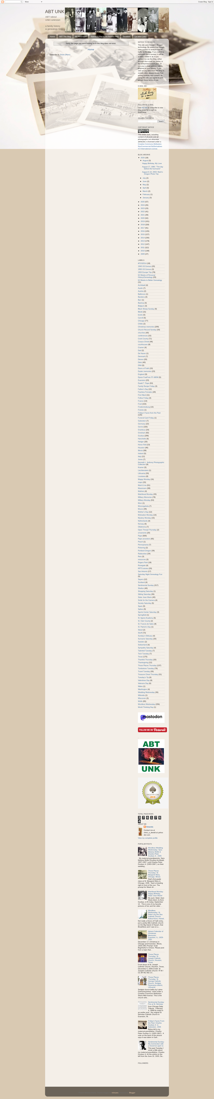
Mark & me (142, 485)
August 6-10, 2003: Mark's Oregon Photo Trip (152, 173)
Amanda (149, 827)
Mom (140, 503)
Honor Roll (142, 445)
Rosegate (142, 565)
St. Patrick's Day (144, 627)
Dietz (140, 362)
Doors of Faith (143, 368)
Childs (140, 324)
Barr (139, 300)
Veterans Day (143, 683)
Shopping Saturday (145, 591)
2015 (143, 234)
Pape (140, 536)
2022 (143, 212)
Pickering (141, 548)
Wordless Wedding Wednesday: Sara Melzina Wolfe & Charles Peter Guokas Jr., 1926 (155, 852)
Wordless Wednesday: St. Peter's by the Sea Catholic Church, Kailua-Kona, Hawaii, (156, 915)
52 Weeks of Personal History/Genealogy (146, 276)
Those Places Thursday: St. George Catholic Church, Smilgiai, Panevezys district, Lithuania (155, 982)
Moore (140, 509)
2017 (143, 228)
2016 (143, 231)
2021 (143, 215)
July (144, 178)
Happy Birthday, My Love (152, 163)
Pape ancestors (144, 539)
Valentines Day (144, 680)
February (146, 194)
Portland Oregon (144, 551)
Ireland (140, 453)
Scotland (141, 582)
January (146, 198)
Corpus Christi (143, 342)
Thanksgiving (143, 662)
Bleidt (140, 312)
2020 (143, 218)
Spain (140, 606)
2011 (143, 247)
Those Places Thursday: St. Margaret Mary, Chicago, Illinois (154, 874)
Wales (140, 686)
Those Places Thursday (147, 665)
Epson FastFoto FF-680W (148, 377)
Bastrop (141, 303)
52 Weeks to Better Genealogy (150, 280)
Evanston (141, 380)
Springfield (142, 615)
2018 (143, 225)
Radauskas (142, 554)
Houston (141, 448)
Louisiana (142, 476)
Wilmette (141, 695)
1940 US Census (144, 266)
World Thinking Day (145, 707)
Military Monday (144, 500)
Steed (140, 630)
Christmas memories (146, 327)
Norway (141, 524)
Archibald (141, 285)
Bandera (141, 297)
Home (52, 36)
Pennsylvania (143, 545)
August (146, 160)
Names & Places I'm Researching (104, 36)
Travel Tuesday (144, 671)
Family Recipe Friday (146, 386)
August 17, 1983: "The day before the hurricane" (152, 168)
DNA (140, 365)
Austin (140, 288)
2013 (143, 241)
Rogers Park (143, 562)
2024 (143, 205)
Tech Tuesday (143, 654)
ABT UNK (54, 11)
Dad (139, 350)
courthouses (143, 344)
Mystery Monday (144, 518)
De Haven (142, 353)
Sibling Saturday (144, 594)
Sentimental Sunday (146, 585)
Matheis (141, 491)
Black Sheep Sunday (146, 309)
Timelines (126, 36)
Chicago (141, 321)
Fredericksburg (144, 407)
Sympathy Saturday (145, 648)
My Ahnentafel (81, 36)
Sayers (140, 579)
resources (142, 559)
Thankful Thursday (145, 660)
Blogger (132, 1093)
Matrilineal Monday (145, 494)
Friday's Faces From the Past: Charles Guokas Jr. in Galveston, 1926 (156, 1024)
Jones (140, 459)
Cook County (143, 339)
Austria (140, 291)
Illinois (140, 450)
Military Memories (145, 497)
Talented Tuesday (145, 651)
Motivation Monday (145, 515)
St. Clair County (144, 621)
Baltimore (141, 294)
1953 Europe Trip (145, 272)
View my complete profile (148, 838)
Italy (139, 456)
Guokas (141, 436)
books (140, 315)
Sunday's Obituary (145, 636)
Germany (141, 424)
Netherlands (142, 521)
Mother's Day (143, 512)
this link (144, 108)
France (141, 401)
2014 (143, 238)
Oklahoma (142, 527)
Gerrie (140, 427)
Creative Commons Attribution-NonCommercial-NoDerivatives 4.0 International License (150, 146)
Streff (140, 633)
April (145, 188)
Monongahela (143, 506)
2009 (143, 254)
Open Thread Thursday (147, 530)
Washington (142, 689)
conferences (143, 336)
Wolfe (140, 701)
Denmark (141, 356)
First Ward (142, 395)
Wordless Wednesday (146, 704)
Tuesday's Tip (143, 677)
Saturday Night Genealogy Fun (150, 574)
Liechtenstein (143, 470)
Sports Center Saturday (147, 612)
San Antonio (142, 571)
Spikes (140, 609)
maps (140, 482)
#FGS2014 (142, 263)
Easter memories (144, 371)
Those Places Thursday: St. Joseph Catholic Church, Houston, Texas (155, 958)
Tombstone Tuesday (146, 668)
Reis (139, 556)
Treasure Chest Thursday (148, 674)
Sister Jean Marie (145, 597)
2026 (143, 158)
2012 (143, 244)
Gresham (141, 433)
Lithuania (141, 473)
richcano (115, 1093)
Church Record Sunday (147, 330)
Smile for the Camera (146, 600)
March (145, 191)
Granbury (141, 430)
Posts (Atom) (65, 55)
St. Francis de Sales (146, 624)
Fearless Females (145, 392)
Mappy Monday (144, 479)
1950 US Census (144, 269)
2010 (143, 251)
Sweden (141, 642)
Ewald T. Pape (143, 383)
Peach (140, 542)
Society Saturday (144, 603)
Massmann (142, 488)
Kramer (141, 467)
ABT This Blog (65, 36)
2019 (143, 221)
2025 (143, 202)
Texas (140, 657)
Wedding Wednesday (146, 692)
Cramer (141, 347)
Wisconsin (142, 698)
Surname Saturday (145, 639)
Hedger (141, 442)
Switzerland (142, 645)
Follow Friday (143, 398)
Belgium (141, 306)
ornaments (142, 533)
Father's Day (143, 389)
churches (141, 333)
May (145, 185)
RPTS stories (143, 568)
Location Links (140, 36)
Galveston (142, 421)
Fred (140, 404)
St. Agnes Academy (145, 618)
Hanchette (142, 439)
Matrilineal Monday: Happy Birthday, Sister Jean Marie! (155, 894)
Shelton (141, 588)
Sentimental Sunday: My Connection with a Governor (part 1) (156, 1044)
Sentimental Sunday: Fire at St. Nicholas (156, 1003)
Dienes (140, 359)
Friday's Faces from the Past (149, 413)
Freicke (141, 410)
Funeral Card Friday (146, 418)
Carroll (140, 318)
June (145, 181)
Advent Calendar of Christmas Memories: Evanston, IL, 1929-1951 (155, 935)
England (141, 374)
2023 (143, 208)
